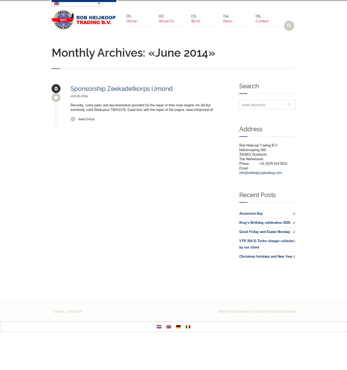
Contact (59, 311)
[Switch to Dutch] (159, 326)
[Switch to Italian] (188, 326)
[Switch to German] (178, 326)
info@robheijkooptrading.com (260, 173)
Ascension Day (251, 213)
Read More (86, 119)
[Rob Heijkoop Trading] (84, 19)
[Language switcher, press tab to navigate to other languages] (77, 3)
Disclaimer (75, 311)
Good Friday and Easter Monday (264, 232)
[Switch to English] (169, 326)
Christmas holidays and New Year (265, 256)
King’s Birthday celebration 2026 (264, 223)
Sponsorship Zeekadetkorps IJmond (122, 88)
